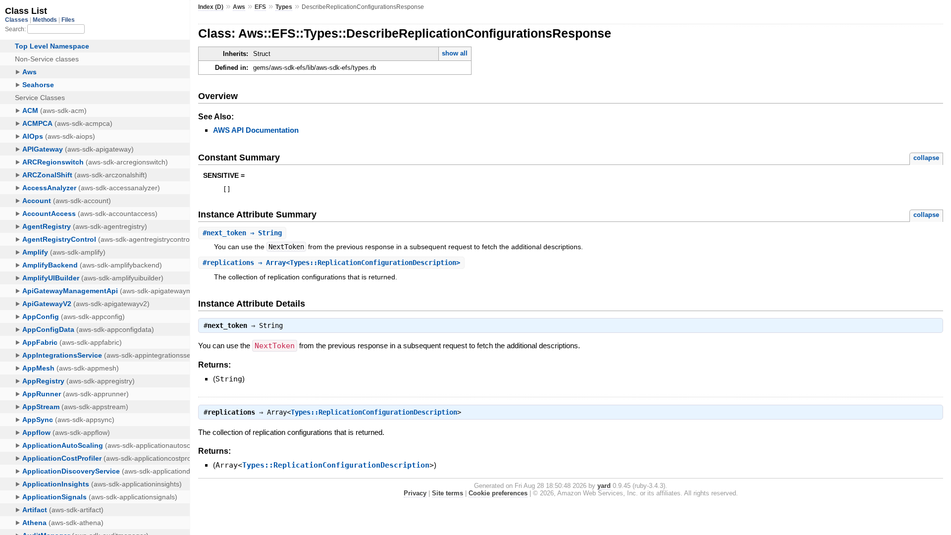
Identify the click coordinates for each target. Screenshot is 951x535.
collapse (926, 157)
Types (283, 6)
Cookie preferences (498, 493)
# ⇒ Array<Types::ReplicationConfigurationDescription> (331, 263)
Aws (239, 6)
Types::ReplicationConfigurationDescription (374, 412)
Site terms (447, 493)
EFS (260, 6)
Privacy (415, 493)
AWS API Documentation (256, 130)
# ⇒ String (242, 233)
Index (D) (210, 6)
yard (604, 485)
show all (455, 53)
